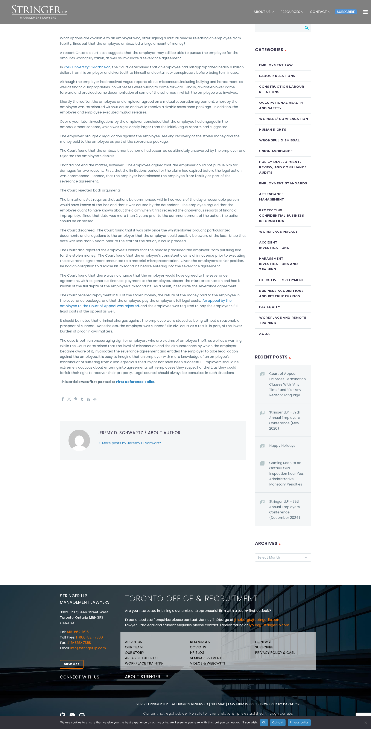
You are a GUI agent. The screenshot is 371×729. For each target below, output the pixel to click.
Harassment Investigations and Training (278, 264)
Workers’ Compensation (283, 119)
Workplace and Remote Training (282, 320)
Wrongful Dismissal (279, 140)
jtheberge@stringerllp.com (257, 619)
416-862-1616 (78, 631)
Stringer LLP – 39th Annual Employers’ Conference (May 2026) (285, 420)
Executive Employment (281, 280)
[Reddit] (95, 399)
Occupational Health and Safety (281, 105)
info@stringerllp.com (88, 648)
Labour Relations (277, 76)
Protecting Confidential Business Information (281, 215)
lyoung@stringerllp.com (269, 625)
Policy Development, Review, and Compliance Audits (282, 167)
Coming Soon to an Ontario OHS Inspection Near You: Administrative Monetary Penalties (286, 473)
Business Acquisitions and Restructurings (281, 293)
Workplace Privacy (278, 232)
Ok (264, 722)
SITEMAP (217, 704)
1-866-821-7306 (89, 637)
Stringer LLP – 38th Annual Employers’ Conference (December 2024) (285, 509)
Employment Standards (283, 183)
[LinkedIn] (88, 399)
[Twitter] (69, 399)
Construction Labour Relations (281, 89)
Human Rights (272, 130)
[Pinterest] (75, 399)
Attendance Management (271, 196)
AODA (264, 334)
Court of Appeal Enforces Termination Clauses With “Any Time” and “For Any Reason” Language (287, 384)
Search (306, 28)
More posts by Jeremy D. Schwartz (131, 443)
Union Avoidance (276, 151)
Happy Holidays (282, 445)
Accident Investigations (274, 245)
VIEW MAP (71, 664)
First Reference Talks (135, 381)
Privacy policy (299, 722)
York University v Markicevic (87, 67)
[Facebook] (62, 399)
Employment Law (276, 65)
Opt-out (277, 722)
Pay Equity (269, 307)
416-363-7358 (78, 642)
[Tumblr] (82, 399)
